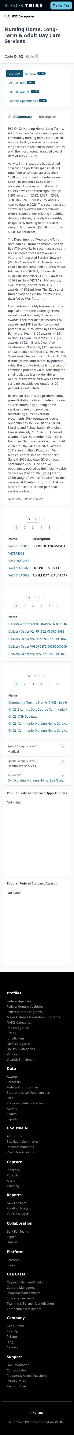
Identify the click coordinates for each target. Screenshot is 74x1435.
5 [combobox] (29, 519)
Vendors (13, 1054)
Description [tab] (47, 117)
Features (13, 1260)
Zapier (11, 1237)
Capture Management (23, 1288)
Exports (12, 1119)
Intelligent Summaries (23, 1141)
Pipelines (13, 1170)
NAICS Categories (19, 1022)
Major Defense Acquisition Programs (33, 1017)
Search (12, 1114)
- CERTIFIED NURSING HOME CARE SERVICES (51, 546)
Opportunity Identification (26, 1282)
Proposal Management (23, 1293)
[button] (37, 56)
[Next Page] (58, 527)
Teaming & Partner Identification (30, 1303)
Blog (10, 1342)
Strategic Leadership (21, 1298)
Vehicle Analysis (18, 1214)
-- (34, 553)
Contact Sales (16, 1370)
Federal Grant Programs (24, 1012)
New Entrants (16, 1203)
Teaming (13, 1186)
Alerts (11, 1181)
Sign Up (12, 1331)
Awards (12, 1077)
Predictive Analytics (21, 1152)
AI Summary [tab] (22, 117)
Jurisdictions (15, 1038)
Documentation (18, 1365)
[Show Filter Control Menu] (62, 746)
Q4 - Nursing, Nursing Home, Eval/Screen (37, 780)
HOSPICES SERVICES (47, 568)
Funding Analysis (19, 1208)
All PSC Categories (21, 16)
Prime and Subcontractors (26, 1103)
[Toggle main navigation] (6, 5)
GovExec (48, 1422)
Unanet (12, 1242)
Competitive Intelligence (24, 1309)
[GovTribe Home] (26, 5)
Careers (12, 1347)
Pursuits (13, 1175)
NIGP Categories (19, 1044)
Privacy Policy (16, 1381)
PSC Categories (18, 1028)
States (11, 1033)
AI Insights (14, 1136)
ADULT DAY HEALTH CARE (51, 575)
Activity (12, 1108)
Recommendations (20, 1147)
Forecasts (14, 1082)
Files (10, 1098)
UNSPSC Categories (21, 1049)
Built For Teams (18, 1231)
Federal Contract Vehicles (25, 1006)
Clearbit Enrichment (21, 1060)
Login (11, 1265)
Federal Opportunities (23, 1087)
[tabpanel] (37, 313)
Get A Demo (15, 1326)
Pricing (12, 1336)
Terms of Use (16, 1386)
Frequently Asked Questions (27, 1376)
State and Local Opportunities (28, 1093)
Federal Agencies (19, 1001)
